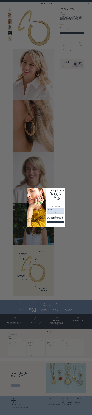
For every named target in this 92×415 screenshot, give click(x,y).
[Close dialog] (63, 190)
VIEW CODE (55, 221)
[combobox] (49, 212)
